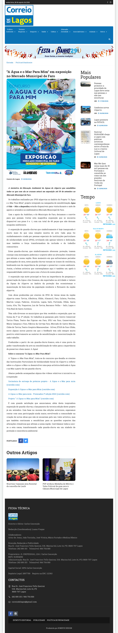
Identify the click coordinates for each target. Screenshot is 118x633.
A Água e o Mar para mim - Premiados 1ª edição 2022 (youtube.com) (39, 394)
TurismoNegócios (21, 30)
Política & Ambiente (24, 62)
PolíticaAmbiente (9, 30)
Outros (102, 32)
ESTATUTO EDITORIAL (22, 620)
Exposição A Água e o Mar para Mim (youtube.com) (31, 389)
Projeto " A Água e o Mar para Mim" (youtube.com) (31, 398)
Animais (92, 32)
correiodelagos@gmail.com (24, 602)
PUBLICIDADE (39, 620)
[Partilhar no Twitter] (26, 441)
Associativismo (78, 32)
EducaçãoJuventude (64, 30)
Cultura (53, 32)
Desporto (33, 32)
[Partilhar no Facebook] (20, 441)
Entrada (10, 62)
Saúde (44, 32)
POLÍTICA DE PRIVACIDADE (58, 620)
